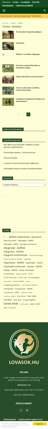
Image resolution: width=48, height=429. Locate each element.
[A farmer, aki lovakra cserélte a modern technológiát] (8, 91)
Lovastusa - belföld (26, 292)
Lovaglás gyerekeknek (12, 285)
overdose (8, 300)
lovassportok (9, 289)
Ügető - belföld (35, 304)
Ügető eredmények (10, 308)
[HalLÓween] (8, 46)
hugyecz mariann (21, 274)
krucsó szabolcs (18, 281)
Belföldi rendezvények (19, 237)
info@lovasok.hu (28, 395)
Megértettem (39, 424)
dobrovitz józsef (10, 240)
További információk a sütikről (9, 426)
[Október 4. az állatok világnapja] (8, 57)
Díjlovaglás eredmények (28, 244)
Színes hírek (11, 303)
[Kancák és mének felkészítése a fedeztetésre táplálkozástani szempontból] (8, 68)
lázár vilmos (21, 296)
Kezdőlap (5, 23)
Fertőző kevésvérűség (36, 255)
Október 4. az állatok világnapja (28, 54)
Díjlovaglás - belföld (25, 240)
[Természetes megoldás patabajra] (8, 35)
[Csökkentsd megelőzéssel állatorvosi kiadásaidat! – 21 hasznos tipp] (8, 102)
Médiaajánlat (10, 419)
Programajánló (29, 300)
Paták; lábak (17, 300)
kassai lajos (7, 281)
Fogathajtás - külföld (34, 263)
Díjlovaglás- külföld (11, 244)
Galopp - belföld (34, 266)
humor (31, 274)
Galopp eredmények (26, 270)
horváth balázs (9, 274)
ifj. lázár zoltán (22, 277)
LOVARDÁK (25, 2)
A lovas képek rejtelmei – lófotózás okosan (19, 152)
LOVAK (15, 2)
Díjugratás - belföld (14, 248)
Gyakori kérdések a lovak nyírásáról (29, 77)
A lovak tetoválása (10, 158)
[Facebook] (21, 410)
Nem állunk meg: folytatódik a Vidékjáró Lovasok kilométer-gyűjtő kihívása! (21, 146)
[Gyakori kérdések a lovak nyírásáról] (8, 79)
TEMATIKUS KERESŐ (24, 5)
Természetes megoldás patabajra (29, 32)
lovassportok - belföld (23, 289)
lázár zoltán (31, 296)
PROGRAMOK (8, 5)
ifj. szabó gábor (34, 277)
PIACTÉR (35, 2)
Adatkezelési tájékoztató (30, 419)
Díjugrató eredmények (15, 255)
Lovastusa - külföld (9, 296)
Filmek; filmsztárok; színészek (13, 259)
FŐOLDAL (6, 2)
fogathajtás (27, 259)
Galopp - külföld (10, 270)
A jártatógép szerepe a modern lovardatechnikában (23, 169)
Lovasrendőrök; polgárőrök (29, 285)
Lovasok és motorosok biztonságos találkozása (21, 163)
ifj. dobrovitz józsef (10, 278)
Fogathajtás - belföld (14, 262)
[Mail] (27, 410)
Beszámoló (36, 237)
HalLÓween (20, 43)
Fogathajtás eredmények (14, 266)
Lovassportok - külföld (11, 292)
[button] (44, 10)
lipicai (28, 281)
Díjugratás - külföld (13, 251)
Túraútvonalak (24, 304)
